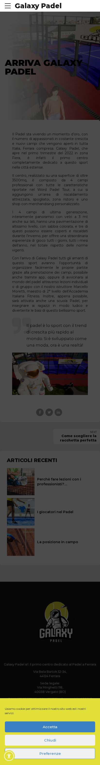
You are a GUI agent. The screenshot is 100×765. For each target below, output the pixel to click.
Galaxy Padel (38, 6)
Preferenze (50, 753)
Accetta (50, 727)
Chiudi (50, 740)
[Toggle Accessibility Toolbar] (9, 756)
